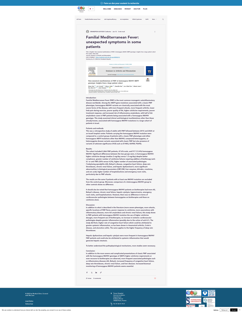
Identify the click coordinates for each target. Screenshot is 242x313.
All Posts (79, 19)
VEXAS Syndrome (137, 19)
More (153, 19)
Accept (234, 310)
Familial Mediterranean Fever (92, 19)
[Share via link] (101, 272)
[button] (117, 9)
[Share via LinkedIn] (96, 272)
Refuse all (224, 310)
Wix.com (31, 295)
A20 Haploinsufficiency (110, 19)
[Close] (240, 309)
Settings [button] (216, 310)
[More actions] (155, 31)
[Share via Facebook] (87, 272)
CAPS (146, 19)
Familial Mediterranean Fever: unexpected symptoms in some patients (113, 42)
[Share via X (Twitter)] (91, 272)
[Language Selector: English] (91, 9)
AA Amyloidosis (124, 19)
